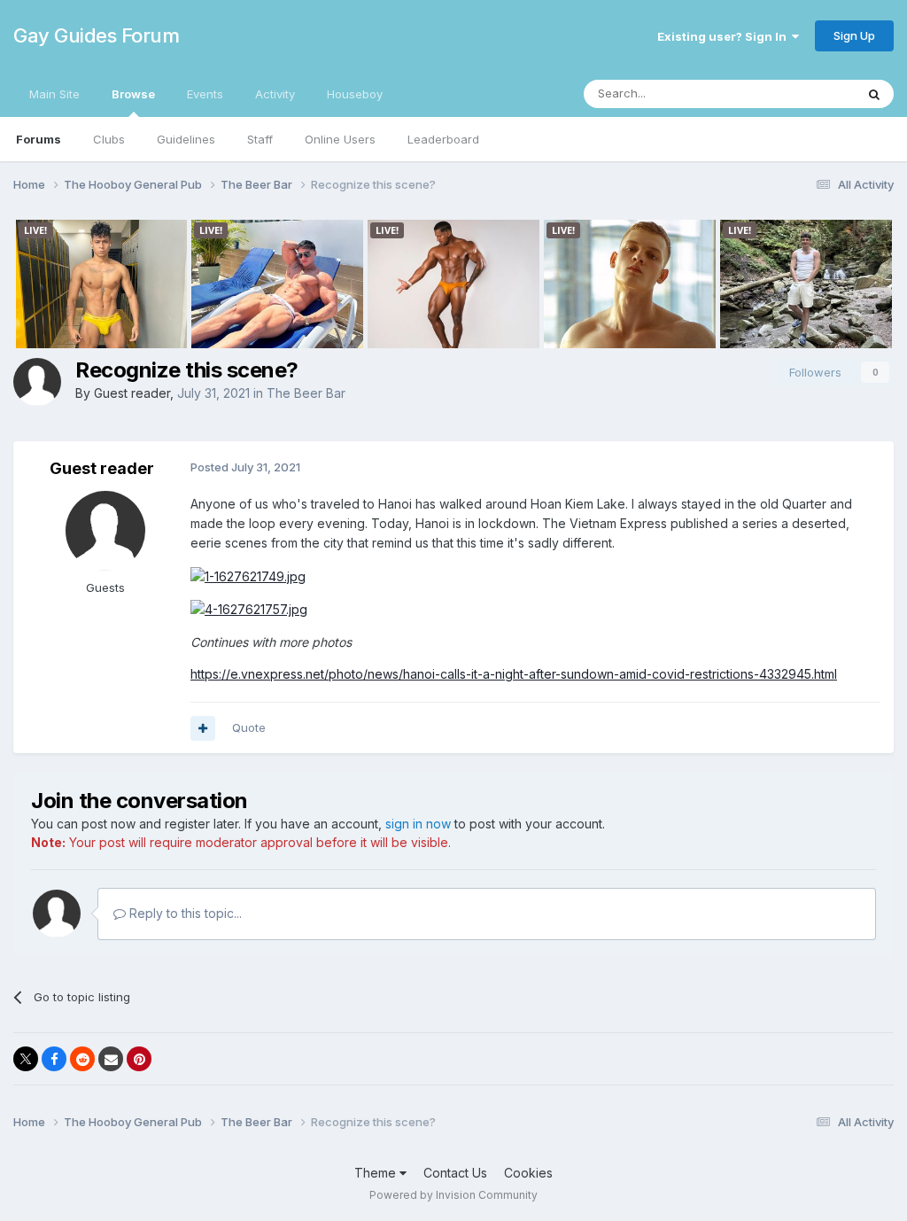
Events (205, 94)
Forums (38, 139)
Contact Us (455, 1172)
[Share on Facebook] (54, 1058)
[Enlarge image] (248, 575)
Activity (275, 94)
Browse (133, 94)
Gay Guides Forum (96, 35)
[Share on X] (25, 1058)
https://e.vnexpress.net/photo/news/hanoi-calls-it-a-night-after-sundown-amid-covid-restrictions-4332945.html (513, 673)
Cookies (528, 1172)
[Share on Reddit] (82, 1058)
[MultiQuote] (202, 728)
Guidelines (186, 139)
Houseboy (355, 94)
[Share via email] (110, 1058)
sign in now (418, 823)
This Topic (803, 93)
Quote (249, 727)
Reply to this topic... (184, 913)
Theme (376, 1172)
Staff (260, 139)
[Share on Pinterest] (139, 1058)
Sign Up (854, 35)
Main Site (54, 94)
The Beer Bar (306, 393)
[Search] (874, 94)
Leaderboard (443, 139)
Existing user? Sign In (724, 36)
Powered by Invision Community (453, 1195)
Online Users (340, 139)
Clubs (109, 139)
